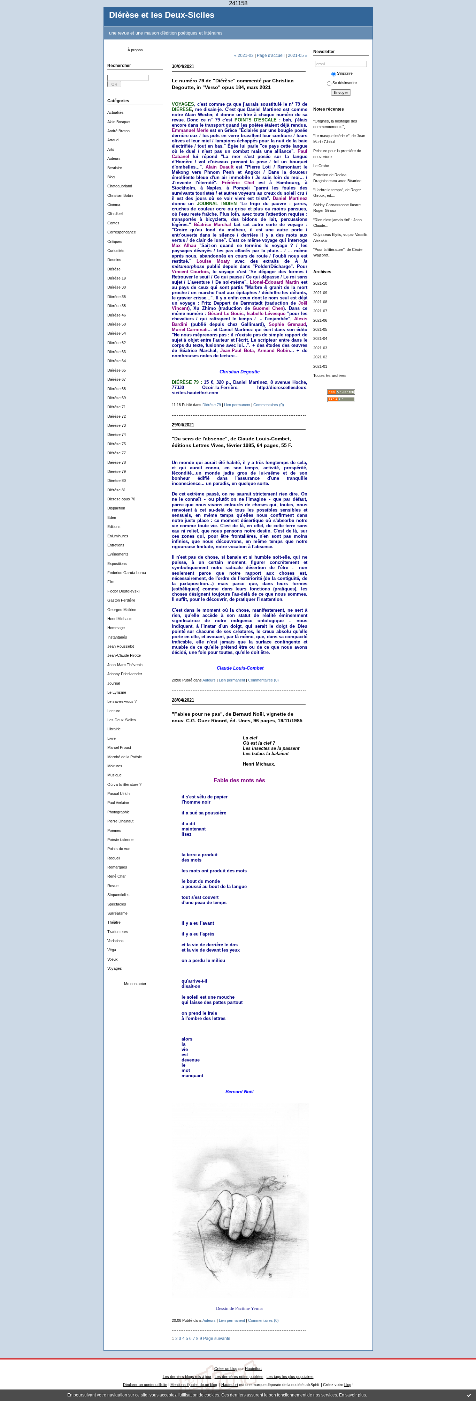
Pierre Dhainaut (120, 821)
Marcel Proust (119, 747)
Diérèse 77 (116, 453)
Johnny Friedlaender (124, 674)
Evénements (118, 554)
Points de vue (118, 849)
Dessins (114, 260)
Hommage (116, 628)
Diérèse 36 (116, 297)
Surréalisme (117, 913)
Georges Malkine (121, 610)
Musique (114, 775)
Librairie (114, 729)
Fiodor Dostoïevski (123, 591)
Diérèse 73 (116, 425)
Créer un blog (225, 1368)
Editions (114, 526)
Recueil (113, 858)
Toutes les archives (329, 375)
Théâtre (114, 922)
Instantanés (117, 637)
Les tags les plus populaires (290, 1376)
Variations (115, 941)
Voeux (112, 959)
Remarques (117, 867)
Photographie (118, 812)
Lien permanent (237, 405)
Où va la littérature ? (124, 784)
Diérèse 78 (116, 462)
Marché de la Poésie (124, 757)
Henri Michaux (119, 619)
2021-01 (320, 366)
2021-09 (320, 293)
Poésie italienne (120, 839)
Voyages (114, 968)
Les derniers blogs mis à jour (187, 1376)
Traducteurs (117, 932)
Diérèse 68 (116, 389)
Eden (111, 517)
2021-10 (320, 283)
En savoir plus (352, 1395)
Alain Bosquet (118, 122)
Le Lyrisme (116, 692)
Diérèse (114, 269)
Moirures (114, 766)
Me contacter (135, 984)
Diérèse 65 (116, 370)
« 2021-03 (244, 55)
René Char (116, 876)
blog (347, 1385)
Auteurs (114, 158)
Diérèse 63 (116, 352)
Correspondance (121, 232)
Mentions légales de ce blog (193, 1385)
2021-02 (320, 357)
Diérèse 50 (116, 324)
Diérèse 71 (116, 407)
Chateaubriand (119, 186)
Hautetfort (253, 1368)
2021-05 (320, 329)
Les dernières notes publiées (239, 1376)
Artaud (112, 140)
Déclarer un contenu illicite (145, 1385)
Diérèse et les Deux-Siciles (161, 15)
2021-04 (320, 338)
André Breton (118, 131)
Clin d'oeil (115, 213)
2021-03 (320, 348)
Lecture (113, 711)
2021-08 (320, 302)
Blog (111, 177)
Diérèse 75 (116, 444)
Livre (111, 738)
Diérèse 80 (116, 480)
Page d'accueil (271, 55)
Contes (113, 223)
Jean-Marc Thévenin (125, 665)
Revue (112, 886)
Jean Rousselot (120, 646)
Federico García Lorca (126, 573)
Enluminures (117, 536)
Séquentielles (118, 895)
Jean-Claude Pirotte (124, 655)
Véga (111, 950)
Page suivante (216, 1338)
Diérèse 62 (116, 343)
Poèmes (114, 830)
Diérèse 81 (116, 490)
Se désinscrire (344, 83)
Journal (113, 683)
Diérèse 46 (116, 315)
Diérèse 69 (116, 398)
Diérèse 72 (116, 416)
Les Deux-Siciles (121, 720)
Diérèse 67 (116, 379)
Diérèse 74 (116, 434)
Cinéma (113, 204)
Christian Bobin (120, 195)
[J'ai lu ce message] (469, 1395)
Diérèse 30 (116, 287)
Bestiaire (114, 168)
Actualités (115, 112)
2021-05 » (297, 55)
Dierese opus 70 (121, 499)
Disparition (116, 508)
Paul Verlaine (118, 802)
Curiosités (115, 250)
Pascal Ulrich (118, 793)
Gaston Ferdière (121, 600)
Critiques (114, 241)
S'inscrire (345, 73)
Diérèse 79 (116, 471)
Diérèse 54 (116, 333)
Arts (110, 149)
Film (110, 582)
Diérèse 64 (116, 361)
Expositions (117, 563)
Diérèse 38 (116, 306)
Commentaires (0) (268, 405)
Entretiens (115, 545)
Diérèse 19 (116, 278)
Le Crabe (321, 166)
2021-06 (320, 320)
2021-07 (320, 311)
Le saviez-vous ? (122, 701)
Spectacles (116, 904)
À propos (135, 50)
